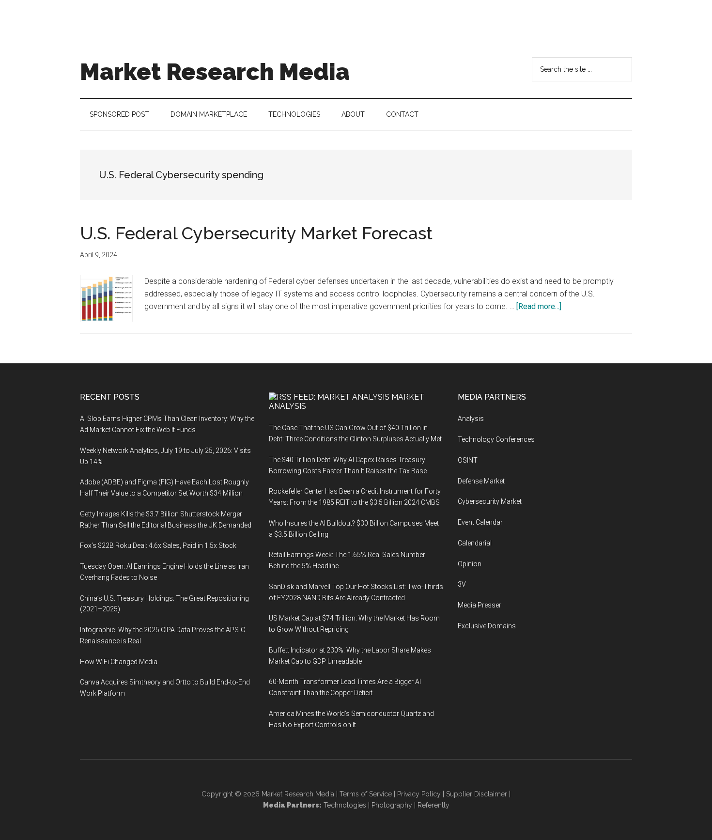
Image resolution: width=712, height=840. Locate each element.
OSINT (468, 460)
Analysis (471, 418)
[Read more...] (538, 306)
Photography (391, 805)
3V (462, 584)
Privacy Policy (419, 794)
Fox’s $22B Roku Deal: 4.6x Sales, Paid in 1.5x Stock (158, 545)
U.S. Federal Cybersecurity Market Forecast (256, 233)
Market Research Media (215, 71)
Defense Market (481, 481)
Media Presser (479, 605)
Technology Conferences (496, 439)
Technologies (345, 805)
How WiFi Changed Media (118, 662)
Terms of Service (366, 794)
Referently (433, 805)
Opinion (469, 564)
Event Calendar (480, 522)
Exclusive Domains (487, 626)
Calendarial (475, 543)
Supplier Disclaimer (476, 794)
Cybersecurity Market (490, 501)
